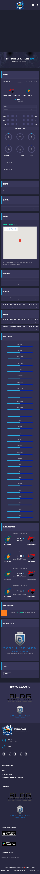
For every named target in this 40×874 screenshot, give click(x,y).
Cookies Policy (34, 870)
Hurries (25, 304)
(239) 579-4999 (11, 748)
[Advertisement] (20, 31)
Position (6, 296)
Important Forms (7, 774)
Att (37, 304)
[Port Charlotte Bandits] (11, 91)
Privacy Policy (5, 870)
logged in (20, 612)
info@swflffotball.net (13, 741)
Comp (18, 296)
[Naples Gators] (28, 91)
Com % (36, 296)
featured (7, 673)
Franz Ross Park (10, 224)
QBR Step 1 (13, 296)
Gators (9, 284)
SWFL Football (9, 867)
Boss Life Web (31, 867)
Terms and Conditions (19, 870)
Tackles (19, 304)
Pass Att (23, 296)
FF (33, 304)
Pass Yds (30, 296)
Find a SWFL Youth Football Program (12, 777)
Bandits (9, 282)
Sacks (30, 304)
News (3, 770)
